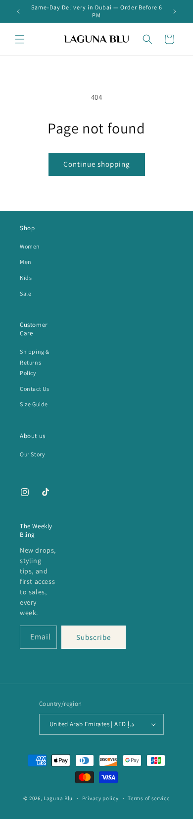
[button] (20, 39)
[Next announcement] (175, 11)
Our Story (32, 454)
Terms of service (148, 798)
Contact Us (34, 388)
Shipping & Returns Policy (34, 362)
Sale (25, 293)
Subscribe (93, 637)
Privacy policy (100, 798)
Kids (26, 277)
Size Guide (34, 404)
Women (30, 246)
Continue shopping (96, 164)
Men (26, 261)
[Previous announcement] (18, 11)
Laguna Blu (58, 798)
